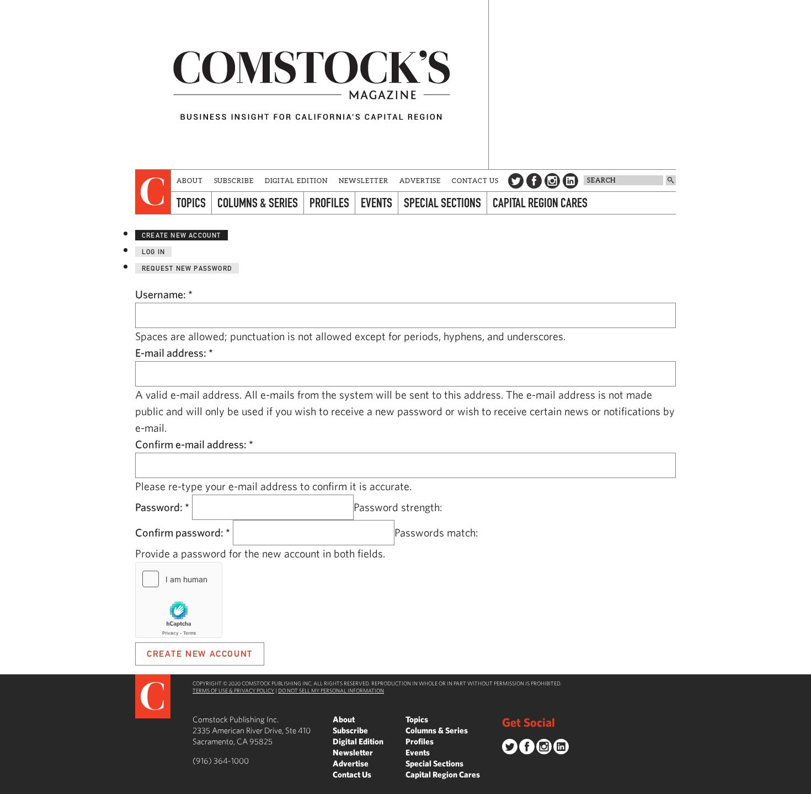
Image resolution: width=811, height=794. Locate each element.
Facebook (534, 181)
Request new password (187, 268)
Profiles (329, 203)
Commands (8, 785)
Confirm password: (182, 532)
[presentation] (153, 192)
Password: (162, 507)
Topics (191, 203)
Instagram (552, 181)
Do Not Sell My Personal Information (331, 690)
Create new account (181, 235)
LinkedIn (570, 181)
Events (376, 203)
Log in (153, 252)
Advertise (420, 180)
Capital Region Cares (540, 203)
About (190, 180)
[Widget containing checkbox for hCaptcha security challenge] (178, 600)
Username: (164, 294)
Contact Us (475, 180)
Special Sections (442, 203)
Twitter (516, 181)
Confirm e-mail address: (194, 444)
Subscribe (234, 180)
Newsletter (363, 180)
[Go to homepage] (312, 84)
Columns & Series (257, 203)
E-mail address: (174, 352)
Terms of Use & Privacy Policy (233, 690)
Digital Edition (296, 180)
